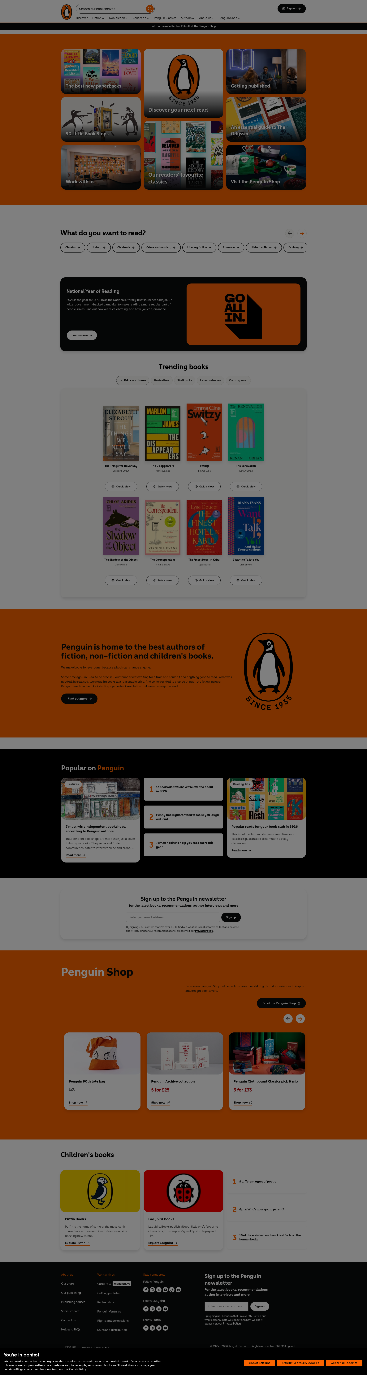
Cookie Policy (77, 1369)
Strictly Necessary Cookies (300, 1363)
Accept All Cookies (344, 1363)
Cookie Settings (259, 1363)
